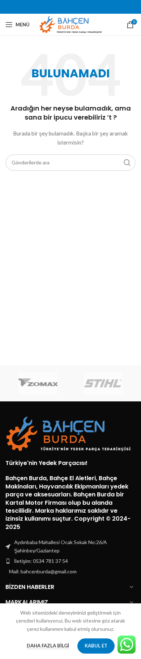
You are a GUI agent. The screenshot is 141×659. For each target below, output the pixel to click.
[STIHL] (103, 383)
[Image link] (68, 433)
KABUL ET (96, 646)
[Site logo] (70, 24)
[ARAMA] (127, 162)
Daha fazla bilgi (48, 646)
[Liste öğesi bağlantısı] (70, 561)
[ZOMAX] (37, 383)
